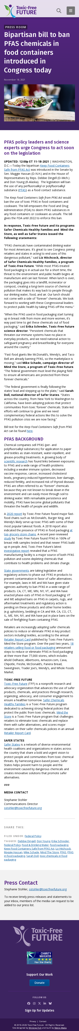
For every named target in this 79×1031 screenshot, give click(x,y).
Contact (42, 1021)
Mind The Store (49, 852)
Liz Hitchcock (63, 848)
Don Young (43, 841)
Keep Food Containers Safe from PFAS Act (29, 848)
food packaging (59, 845)
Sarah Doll (32, 856)
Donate (39, 983)
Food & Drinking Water (35, 845)
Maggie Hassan (13, 852)
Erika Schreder (60, 841)
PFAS (22, 190)
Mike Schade (31, 852)
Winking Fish (35, 1028)
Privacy (33, 1021)
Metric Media (60, 1028)
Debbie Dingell (27, 841)
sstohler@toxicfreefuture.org (48, 889)
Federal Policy (33, 836)
